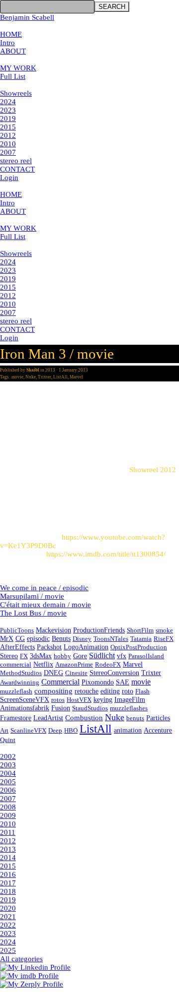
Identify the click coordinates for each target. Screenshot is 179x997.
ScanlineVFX (28, 730)
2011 (7, 832)
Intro (7, 43)
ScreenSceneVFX (24, 699)
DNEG (53, 673)
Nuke (30, 376)
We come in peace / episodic (44, 588)
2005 (8, 782)
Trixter (44, 376)
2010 (8, 144)
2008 (8, 807)
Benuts (61, 638)
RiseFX (164, 638)
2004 (8, 773)
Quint (7, 740)
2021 (8, 917)
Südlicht (102, 655)
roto (127, 691)
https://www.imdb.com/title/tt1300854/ (106, 554)
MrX (6, 638)
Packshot (49, 647)
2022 (8, 925)
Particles (158, 718)
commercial (15, 664)
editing (110, 691)
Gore (80, 656)
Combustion (84, 718)
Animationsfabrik (24, 708)
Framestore (15, 718)
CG (20, 638)
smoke (164, 630)
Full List (12, 76)
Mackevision (53, 630)
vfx (121, 656)
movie (17, 376)
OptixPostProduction (138, 647)
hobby (62, 656)
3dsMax (41, 656)
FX (24, 656)
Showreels (16, 93)
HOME (11, 34)
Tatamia (141, 638)
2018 (8, 891)
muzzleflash (16, 691)
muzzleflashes (129, 708)
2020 (8, 908)
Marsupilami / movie (32, 596)
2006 (8, 790)
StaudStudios (90, 708)
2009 (8, 815)
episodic (38, 638)
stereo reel (16, 161)
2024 (8, 102)
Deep (55, 730)
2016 (8, 874)
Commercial (60, 681)
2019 (8, 119)
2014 (8, 858)
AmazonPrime (74, 664)
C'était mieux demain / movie (45, 605)
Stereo (9, 656)
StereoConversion (114, 673)
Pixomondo (98, 682)
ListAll (60, 376)
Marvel (76, 376)
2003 (8, 765)
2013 (8, 849)
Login (9, 178)
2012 (8, 135)
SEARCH (111, 6)
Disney (82, 638)
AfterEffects (17, 647)
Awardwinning (19, 682)
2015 (8, 127)
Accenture (158, 730)
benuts (135, 718)
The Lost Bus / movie (33, 613)
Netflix (43, 664)
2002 (8, 756)
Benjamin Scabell (27, 17)
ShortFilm (140, 630)
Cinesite (76, 673)
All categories (21, 959)
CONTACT (17, 169)
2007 (8, 152)
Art (4, 730)
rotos (58, 699)
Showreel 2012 (152, 470)
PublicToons (17, 630)
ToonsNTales (110, 638)
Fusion (60, 708)
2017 (8, 883)
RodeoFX (108, 664)
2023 (8, 110)
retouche (86, 691)
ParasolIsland (146, 656)
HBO (71, 730)
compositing (53, 691)
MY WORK (18, 68)
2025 (8, 950)
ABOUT (13, 51)
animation (128, 730)
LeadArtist (48, 718)
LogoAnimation (86, 647)
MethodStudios (21, 673)
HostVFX (79, 699)
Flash (142, 691)
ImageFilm (129, 699)
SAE (122, 682)
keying (102, 699)
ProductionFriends (99, 630)
